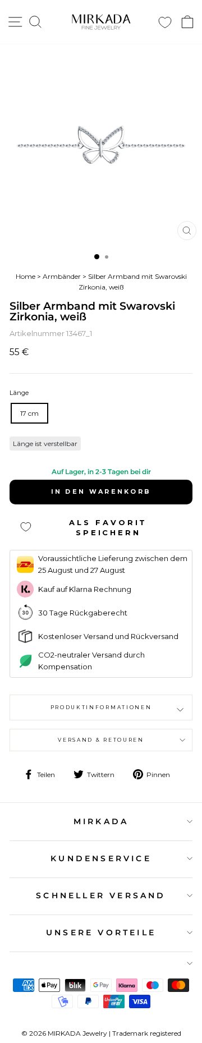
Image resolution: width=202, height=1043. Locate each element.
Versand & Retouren (101, 740)
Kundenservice (101, 858)
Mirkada (101, 821)
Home (25, 276)
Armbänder (62, 276)
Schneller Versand (101, 895)
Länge (19, 393)
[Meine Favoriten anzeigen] (165, 22)
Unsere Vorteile (101, 932)
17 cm (29, 413)
